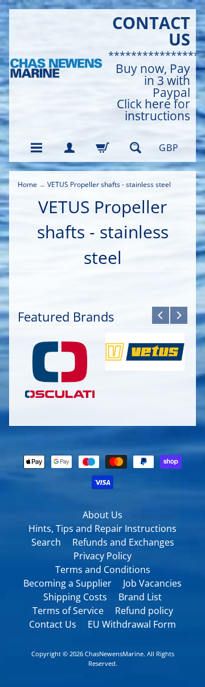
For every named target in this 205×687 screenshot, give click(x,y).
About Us (102, 515)
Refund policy (144, 610)
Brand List (140, 597)
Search (46, 542)
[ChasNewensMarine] (55, 68)
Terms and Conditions (102, 569)
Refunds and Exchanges (123, 542)
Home (27, 184)
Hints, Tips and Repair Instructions (102, 528)
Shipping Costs (75, 597)
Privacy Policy (102, 556)
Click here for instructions (153, 110)
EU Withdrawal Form (132, 624)
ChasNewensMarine (114, 653)
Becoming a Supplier (67, 583)
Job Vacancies (152, 583)
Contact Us (52, 624)
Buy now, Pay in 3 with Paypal (153, 80)
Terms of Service (68, 610)
